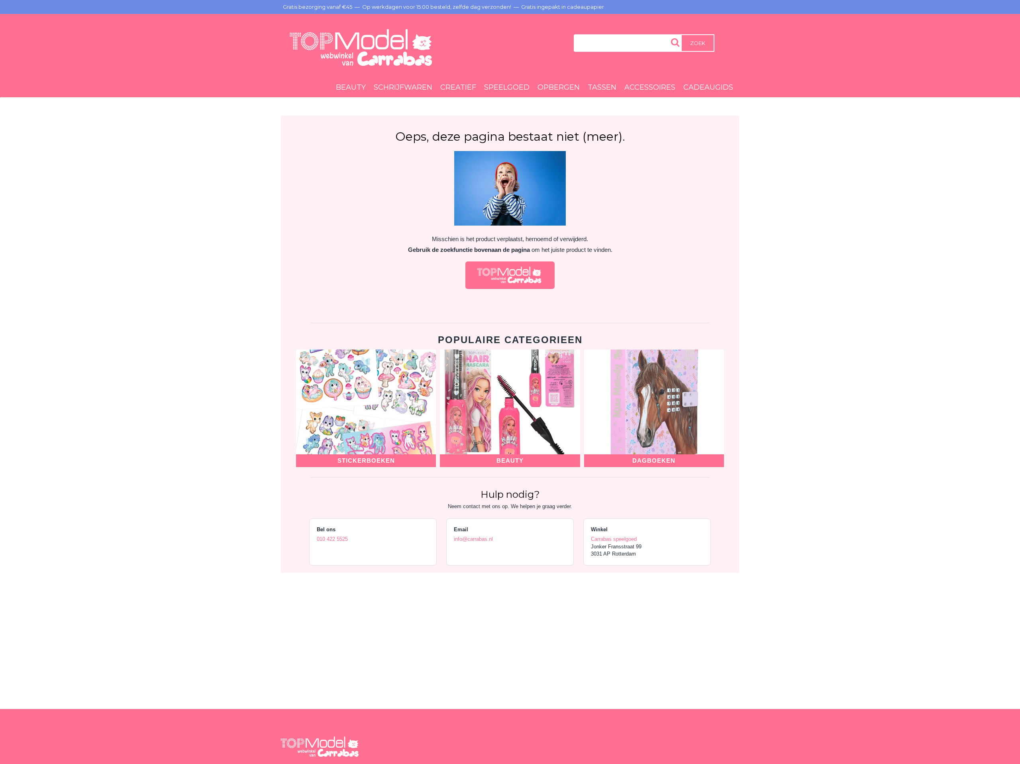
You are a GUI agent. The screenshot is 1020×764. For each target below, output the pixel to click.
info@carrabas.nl (473, 539)
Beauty (351, 87)
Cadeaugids (708, 87)
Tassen (602, 87)
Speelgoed (507, 87)
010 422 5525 (332, 539)
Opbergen (558, 87)
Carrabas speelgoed (614, 539)
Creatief (458, 87)
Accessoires (649, 87)
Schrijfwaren (403, 87)
